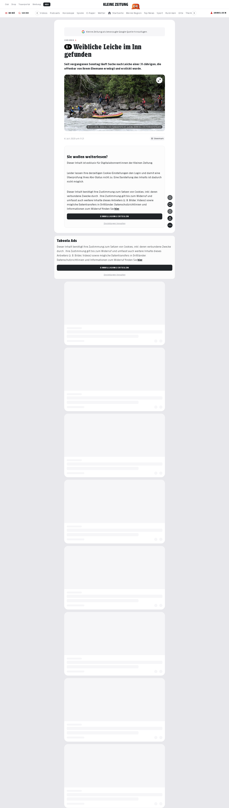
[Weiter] (194, 13)
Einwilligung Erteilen (114, 216)
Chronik (69, 40)
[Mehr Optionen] (169, 225)
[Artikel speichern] (169, 211)
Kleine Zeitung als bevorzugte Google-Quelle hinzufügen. (116, 32)
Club (7, 4)
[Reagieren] (169, 197)
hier (116, 208)
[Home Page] (115, 4)
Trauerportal (24, 4)
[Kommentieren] (169, 204)
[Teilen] (169, 218)
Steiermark (159, 138)
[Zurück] (37, 13)
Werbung (37, 4)
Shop (13, 4)
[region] (115, 13)
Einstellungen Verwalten (114, 223)
